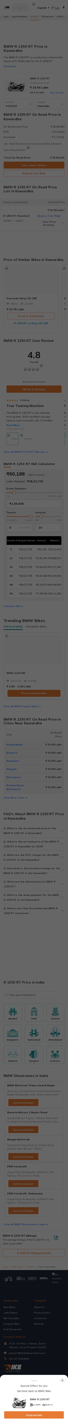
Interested (34, 1415)
